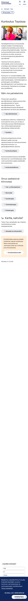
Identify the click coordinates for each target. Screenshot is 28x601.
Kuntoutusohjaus (11, 151)
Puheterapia (9, 210)
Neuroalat (8, 193)
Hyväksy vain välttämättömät (14, 593)
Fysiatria (8, 132)
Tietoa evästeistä (7, 588)
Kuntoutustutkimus (11, 167)
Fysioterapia (9, 199)
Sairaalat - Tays (8, 9)
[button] (14, 568)
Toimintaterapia (10, 204)
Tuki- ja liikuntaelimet (12, 187)
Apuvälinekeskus (11, 114)
